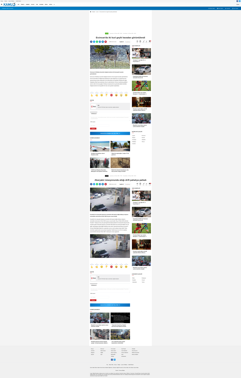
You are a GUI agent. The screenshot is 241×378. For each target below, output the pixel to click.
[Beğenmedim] (106, 93)
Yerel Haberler (124, 350)
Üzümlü (133, 143)
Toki (37, 4)
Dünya (46, 4)
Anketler (133, 348)
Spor (101, 354)
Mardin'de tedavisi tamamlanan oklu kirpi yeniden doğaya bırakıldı (120, 170)
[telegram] (100, 42)
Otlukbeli (143, 139)
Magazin (92, 352)
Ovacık (143, 280)
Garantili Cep (137, 373)
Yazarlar (228, 8)
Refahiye (134, 141)
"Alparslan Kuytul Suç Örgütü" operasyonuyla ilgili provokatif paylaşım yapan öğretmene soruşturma (119, 326)
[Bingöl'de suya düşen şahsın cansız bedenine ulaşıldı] (100, 318)
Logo (91, 373)
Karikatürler (123, 356)
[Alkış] (97, 93)
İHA (98, 105)
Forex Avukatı (104, 375)
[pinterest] (105, 42)
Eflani (133, 278)
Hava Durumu (134, 350)
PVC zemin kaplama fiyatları (144, 374)
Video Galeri (212, 8)
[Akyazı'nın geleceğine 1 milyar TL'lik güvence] (120, 146)
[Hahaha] (116, 93)
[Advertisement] (120, 22)
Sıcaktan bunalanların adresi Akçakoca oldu (98, 154)
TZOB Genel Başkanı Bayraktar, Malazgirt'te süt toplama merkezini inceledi (99, 170)
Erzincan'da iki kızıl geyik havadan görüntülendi (108, 11)
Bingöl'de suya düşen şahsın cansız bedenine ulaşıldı (99, 326)
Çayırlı (133, 135)
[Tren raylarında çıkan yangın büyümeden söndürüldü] (120, 334)
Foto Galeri (220, 8)
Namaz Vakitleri (135, 354)
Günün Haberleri (124, 352)
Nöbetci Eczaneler (135, 352)
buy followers (114, 374)
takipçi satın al (102, 373)
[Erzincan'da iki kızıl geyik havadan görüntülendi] (110, 56)
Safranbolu (134, 282)
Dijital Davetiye (96, 373)
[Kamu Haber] (9, 4)
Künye (2, 1)
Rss (107, 364)
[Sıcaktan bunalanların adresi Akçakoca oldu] (100, 146)
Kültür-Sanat (103, 350)
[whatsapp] (97, 42)
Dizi (18, 4)
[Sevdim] (101, 93)
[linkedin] (103, 42)
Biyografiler (113, 354)
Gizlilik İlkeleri (18, 1)
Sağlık (50, 4)
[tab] (93, 113)
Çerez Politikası (11, 1)
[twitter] (94, 42)
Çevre (97, 11)
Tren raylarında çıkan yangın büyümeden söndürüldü (118, 342)
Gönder (93, 128)
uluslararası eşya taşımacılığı (96, 375)
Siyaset (32, 4)
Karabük (134, 280)
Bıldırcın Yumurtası (130, 373)
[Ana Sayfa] (90, 11)
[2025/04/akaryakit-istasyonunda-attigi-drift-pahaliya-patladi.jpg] (110, 245)
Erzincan (143, 135)
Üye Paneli (235, 8)
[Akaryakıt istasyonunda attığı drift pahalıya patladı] (110, 199)
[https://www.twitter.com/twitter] (239, 1)
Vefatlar (112, 356)
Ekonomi (41, 4)
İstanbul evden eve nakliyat (122, 374)
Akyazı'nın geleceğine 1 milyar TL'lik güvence (120, 154)
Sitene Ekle (111, 364)
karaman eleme (123, 373)
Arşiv (122, 354)
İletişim (6, 1)
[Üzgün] (126, 93)
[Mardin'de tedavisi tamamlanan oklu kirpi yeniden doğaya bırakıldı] (120, 163)
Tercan (143, 141)
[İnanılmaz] (121, 93)
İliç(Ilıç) (133, 137)
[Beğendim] (92, 93)
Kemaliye (134, 139)
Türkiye (22, 4)
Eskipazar (144, 278)
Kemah (143, 137)
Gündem (27, 4)
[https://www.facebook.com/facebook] (237, 1)
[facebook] (91, 42)
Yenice (143, 282)
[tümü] (54, 4)
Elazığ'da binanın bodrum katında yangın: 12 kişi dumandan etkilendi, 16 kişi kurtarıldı (99, 342)
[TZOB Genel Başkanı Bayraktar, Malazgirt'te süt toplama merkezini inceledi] (100, 163)
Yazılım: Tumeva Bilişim (120, 370)
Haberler (93, 11)
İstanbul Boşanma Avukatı (133, 374)
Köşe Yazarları (114, 352)
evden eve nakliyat (109, 373)
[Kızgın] (111, 93)
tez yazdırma (116, 373)
